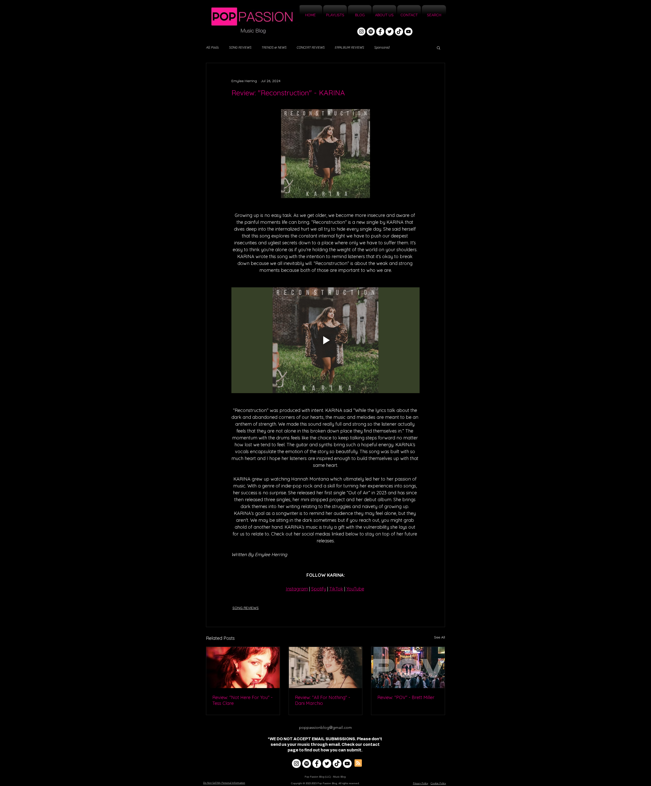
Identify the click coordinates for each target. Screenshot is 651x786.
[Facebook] (380, 31)
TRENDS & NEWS (273, 48)
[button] (438, 48)
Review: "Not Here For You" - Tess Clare (242, 700)
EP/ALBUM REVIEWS (349, 48)
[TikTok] (399, 31)
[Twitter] (390, 31)
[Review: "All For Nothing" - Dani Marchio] (325, 667)
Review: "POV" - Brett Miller (405, 697)
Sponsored (381, 48)
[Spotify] (371, 31)
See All (439, 637)
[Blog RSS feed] (358, 763)
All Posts (212, 48)
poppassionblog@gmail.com (325, 727)
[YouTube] (408, 31)
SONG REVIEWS (240, 48)
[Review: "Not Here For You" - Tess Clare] (243, 667)
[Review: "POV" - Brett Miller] (408, 667)
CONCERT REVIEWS (310, 48)
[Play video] (325, 340)
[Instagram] (361, 31)
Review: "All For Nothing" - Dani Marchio (322, 700)
